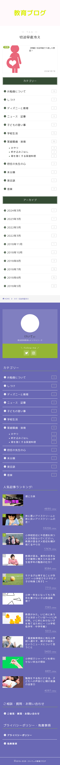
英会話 (31, 180)
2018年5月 (31, 286)
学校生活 (31, 133)
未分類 (31, 172)
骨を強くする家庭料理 (33, 156)
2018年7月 (31, 269)
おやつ (33, 147)
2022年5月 (31, 227)
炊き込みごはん (33, 151)
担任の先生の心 (31, 164)
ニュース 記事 (31, 116)
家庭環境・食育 (31, 141)
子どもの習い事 (31, 125)
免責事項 (12, 743)
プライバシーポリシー (19, 735)
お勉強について (31, 91)
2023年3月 (31, 219)
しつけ (31, 100)
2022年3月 (31, 235)
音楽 (31, 189)
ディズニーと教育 (31, 108)
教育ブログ (30, 13)
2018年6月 (31, 277)
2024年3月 (31, 210)
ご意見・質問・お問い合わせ (23, 713)
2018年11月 (31, 244)
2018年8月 (31, 261)
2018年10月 (31, 252)
